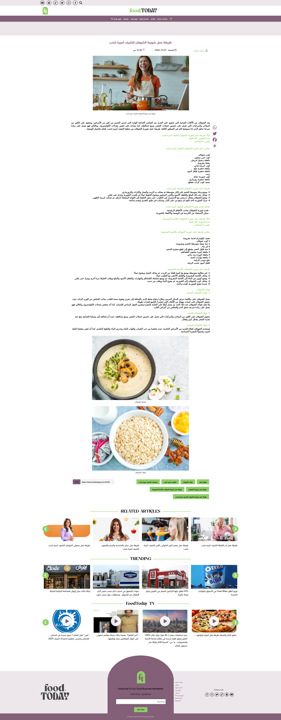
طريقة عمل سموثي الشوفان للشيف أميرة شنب (140, 545)
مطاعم (153, 18)
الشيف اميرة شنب (170, 481)
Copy (77, 482)
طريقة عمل (203, 481)
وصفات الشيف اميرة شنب (148, 481)
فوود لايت (134, 18)
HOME (170, 18)
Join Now (141, 709)
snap (49, 3)
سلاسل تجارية (144, 18)
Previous (235, 529)
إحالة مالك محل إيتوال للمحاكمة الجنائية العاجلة (119, 591)
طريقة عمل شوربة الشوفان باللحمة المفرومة (167, 489)
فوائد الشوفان (188, 481)
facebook (75, 3)
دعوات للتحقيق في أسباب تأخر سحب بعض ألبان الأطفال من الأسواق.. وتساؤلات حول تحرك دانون (166, 592)
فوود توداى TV (116, 18)
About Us (178, 700)
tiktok (55, 3)
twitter (62, 3)
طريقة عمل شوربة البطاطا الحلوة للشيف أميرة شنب (43, 546)
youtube (42, 3)
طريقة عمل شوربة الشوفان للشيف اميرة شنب (191, 496)
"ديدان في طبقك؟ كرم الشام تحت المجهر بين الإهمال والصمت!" (69, 636)
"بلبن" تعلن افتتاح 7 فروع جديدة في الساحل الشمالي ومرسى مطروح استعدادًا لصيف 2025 (117, 636)
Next (45, 529)
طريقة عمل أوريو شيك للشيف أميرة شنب (94, 545)
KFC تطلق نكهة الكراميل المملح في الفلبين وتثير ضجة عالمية (216, 592)
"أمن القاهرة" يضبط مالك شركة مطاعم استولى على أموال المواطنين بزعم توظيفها (166, 636)
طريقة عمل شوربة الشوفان (197, 489)
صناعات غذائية (162, 18)
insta (68, 3)
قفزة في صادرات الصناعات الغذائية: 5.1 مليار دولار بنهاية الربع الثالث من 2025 (68, 592)
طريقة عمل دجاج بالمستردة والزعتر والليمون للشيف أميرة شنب (191, 546)
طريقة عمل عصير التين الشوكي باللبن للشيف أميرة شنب (237, 546)
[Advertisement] (140, 28)
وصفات (125, 18)
